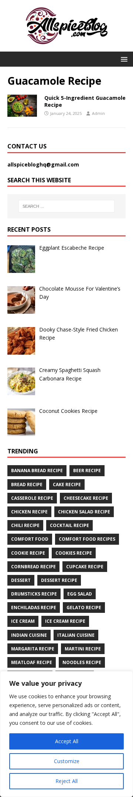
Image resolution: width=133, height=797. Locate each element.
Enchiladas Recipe (33, 607)
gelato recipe (83, 607)
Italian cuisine (76, 635)
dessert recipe (59, 580)
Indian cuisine (29, 635)
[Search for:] (66, 206)
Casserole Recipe (32, 498)
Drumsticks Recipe (34, 594)
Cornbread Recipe (33, 566)
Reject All (66, 780)
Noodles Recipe (81, 662)
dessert (21, 580)
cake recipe (67, 484)
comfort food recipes (87, 539)
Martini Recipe (83, 649)
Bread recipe (26, 484)
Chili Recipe (25, 525)
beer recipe (87, 470)
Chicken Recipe (29, 512)
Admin (98, 113)
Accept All (66, 741)
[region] (66, 734)
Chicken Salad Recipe (84, 512)
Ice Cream (23, 621)
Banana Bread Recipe (37, 470)
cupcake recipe (84, 566)
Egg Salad (79, 594)
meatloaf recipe (31, 662)
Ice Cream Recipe (65, 621)
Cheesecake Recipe (86, 498)
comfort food (29, 539)
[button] (123, 58)
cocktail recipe (69, 525)
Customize (66, 761)
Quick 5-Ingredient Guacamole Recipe (85, 101)
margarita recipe (32, 649)
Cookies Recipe (73, 553)
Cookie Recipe (28, 553)
